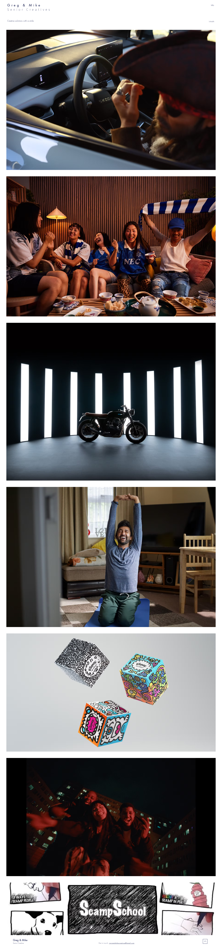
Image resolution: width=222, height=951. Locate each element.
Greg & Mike (20, 940)
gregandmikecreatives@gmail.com (121, 943)
